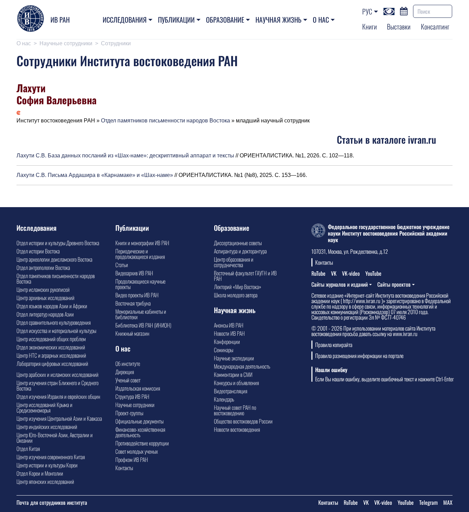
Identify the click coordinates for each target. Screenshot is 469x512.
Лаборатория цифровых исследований (52, 363)
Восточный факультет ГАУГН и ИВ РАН (245, 275)
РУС (367, 11)
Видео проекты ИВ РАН (137, 295)
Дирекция (124, 371)
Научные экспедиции (234, 358)
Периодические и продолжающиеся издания (140, 253)
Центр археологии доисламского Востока (54, 259)
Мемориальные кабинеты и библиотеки (140, 314)
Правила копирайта (333, 345)
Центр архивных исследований (45, 297)
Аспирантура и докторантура (240, 251)
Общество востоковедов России (243, 421)
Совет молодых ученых (136, 451)
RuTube (318, 273)
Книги (369, 26)
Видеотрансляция (230, 391)
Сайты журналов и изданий (339, 284)
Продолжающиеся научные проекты (140, 283)
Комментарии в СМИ (233, 374)
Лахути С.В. (31, 155)
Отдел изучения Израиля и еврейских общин (58, 396)
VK (333, 273)
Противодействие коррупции (142, 443)
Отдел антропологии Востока (43, 267)
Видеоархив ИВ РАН (134, 273)
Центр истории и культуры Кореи (47, 465)
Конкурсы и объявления (236, 382)
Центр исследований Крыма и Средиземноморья (44, 407)
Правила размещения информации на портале (359, 356)
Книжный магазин (132, 333)
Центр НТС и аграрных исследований (51, 355)
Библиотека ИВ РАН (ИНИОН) (143, 325)
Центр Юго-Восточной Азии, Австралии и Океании (54, 437)
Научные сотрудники (65, 43)
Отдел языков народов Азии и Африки (51, 306)
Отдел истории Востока (38, 251)
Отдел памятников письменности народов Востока (165, 120)
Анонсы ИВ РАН (228, 325)
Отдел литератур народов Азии (45, 314)
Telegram (428, 502)
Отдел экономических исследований (50, 347)
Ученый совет (127, 380)
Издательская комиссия (137, 388)
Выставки (399, 26)
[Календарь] (404, 10)
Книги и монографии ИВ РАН (142, 243)
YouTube (373, 273)
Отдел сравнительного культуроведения (53, 322)
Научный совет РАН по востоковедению (235, 410)
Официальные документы (139, 421)
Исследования (125, 19)
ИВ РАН (60, 19)
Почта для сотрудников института (51, 502)
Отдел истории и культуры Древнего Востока (57, 243)
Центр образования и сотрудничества (233, 262)
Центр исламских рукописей (43, 289)
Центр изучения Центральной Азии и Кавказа (59, 418)
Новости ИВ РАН (229, 333)
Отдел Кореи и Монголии (39, 473)
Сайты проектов (394, 284)
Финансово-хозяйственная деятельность (140, 432)
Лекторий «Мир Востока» (237, 286)
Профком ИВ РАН (131, 459)
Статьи (121, 264)
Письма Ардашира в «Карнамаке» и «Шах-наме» (110, 175)
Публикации (176, 19)
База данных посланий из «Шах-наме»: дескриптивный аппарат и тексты (141, 155)
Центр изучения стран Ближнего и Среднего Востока (57, 385)
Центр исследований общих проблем (51, 339)
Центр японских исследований (45, 481)
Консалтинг (435, 26)
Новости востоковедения (237, 429)
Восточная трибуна (133, 303)
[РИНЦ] (18, 112)
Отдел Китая (28, 448)
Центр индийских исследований (46, 426)
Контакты (124, 468)
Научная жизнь (278, 19)
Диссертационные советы (238, 243)
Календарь (224, 399)
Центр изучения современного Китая (50, 457)
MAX (448, 502)
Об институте (127, 363)
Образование (225, 19)
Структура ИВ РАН (132, 396)
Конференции (227, 341)
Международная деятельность (242, 366)
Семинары (223, 350)
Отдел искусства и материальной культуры (56, 330)
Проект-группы (129, 413)
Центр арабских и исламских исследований (57, 374)
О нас (321, 19)
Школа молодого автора (236, 295)
